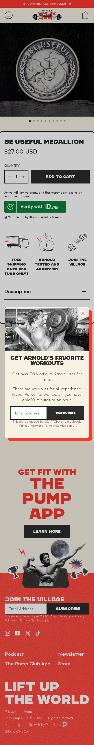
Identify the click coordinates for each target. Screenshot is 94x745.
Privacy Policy (28, 425)
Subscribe (65, 412)
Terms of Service (55, 425)
